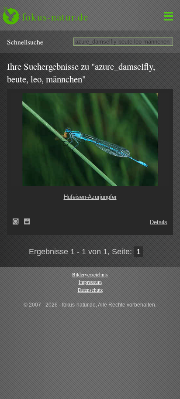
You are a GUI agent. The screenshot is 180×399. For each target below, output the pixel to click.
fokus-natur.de (55, 17)
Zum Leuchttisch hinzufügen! (27, 221)
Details (158, 222)
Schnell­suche (25, 42)
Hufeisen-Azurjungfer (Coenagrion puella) (18, 221)
